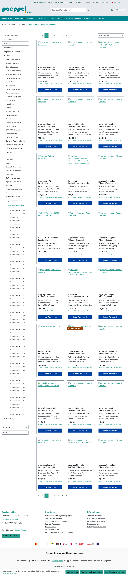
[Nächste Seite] (66, 35)
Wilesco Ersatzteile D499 (17, 404)
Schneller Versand (65, 2)
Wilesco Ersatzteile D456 (17, 394)
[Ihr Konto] (112, 10)
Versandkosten (57, 561)
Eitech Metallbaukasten (13, 74)
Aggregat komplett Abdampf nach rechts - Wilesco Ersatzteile (108, 68)
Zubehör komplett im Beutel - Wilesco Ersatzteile (47, 409)
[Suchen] (88, 10)
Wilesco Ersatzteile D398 (17, 360)
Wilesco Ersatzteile (13, 196)
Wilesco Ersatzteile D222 (17, 312)
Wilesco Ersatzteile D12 (17, 248)
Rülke (8, 163)
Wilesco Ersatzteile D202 (17, 309)
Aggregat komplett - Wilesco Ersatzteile (47, 68)
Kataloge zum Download (96, 527)
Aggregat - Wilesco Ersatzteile (47, 182)
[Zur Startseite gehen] (17, 9)
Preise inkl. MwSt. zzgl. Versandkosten (50, 83)
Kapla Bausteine (11, 115)
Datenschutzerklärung (63, 553)
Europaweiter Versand (53, 518)
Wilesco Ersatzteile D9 (16, 237)
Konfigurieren (72, 572)
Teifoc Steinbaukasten (13, 178)
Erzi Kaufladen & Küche (13, 78)
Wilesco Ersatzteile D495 (17, 397)
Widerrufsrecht (50, 527)
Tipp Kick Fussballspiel (13, 182)
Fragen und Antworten (96, 521)
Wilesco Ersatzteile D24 (17, 275)
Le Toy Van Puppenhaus (14, 122)
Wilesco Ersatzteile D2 (16, 217)
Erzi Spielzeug (11, 85)
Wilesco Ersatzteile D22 (17, 271)
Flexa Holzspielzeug (13, 93)
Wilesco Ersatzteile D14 (17, 251)
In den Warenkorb (50, 90)
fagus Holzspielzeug (13, 89)
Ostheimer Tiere (11, 133)
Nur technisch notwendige (91, 572)
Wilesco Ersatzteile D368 (17, 339)
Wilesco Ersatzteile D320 (17, 326)
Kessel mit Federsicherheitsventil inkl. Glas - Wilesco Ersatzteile (78, 296)
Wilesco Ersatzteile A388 (17, 214)
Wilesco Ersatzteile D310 (17, 322)
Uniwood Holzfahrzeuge (14, 189)
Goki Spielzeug (11, 100)
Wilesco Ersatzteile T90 (17, 411)
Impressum (78, 553)
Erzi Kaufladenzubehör (13, 82)
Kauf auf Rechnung (52, 524)
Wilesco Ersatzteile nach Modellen (16, 206)
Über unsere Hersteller (96, 518)
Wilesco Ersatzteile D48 (17, 278)
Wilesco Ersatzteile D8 (16, 234)
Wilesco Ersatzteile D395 (17, 353)
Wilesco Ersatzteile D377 (17, 350)
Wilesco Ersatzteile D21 (17, 268)
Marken (7, 56)
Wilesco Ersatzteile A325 (17, 210)
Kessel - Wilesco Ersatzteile (45, 352)
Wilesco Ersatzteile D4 (16, 224)
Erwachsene (8, 43)
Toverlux (9, 185)
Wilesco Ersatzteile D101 (17, 292)
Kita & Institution (102, 2)
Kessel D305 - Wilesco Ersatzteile (48, 239)
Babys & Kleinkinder (11, 35)
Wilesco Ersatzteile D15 (17, 254)
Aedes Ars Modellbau (13, 59)
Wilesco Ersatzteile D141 (17, 299)
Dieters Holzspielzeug (13, 71)
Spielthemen (8, 48)
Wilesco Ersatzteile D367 (17, 336)
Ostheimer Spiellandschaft (14, 145)
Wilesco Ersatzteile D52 (17, 285)
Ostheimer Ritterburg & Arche (15, 141)
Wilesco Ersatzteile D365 (17, 329)
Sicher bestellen (84, 2)
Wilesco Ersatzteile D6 (16, 231)
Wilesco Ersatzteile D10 (17, 241)
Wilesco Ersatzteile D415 (17, 373)
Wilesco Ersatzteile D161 (17, 302)
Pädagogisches (93, 524)
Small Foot (9, 174)
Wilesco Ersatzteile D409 (17, 370)
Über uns (49, 553)
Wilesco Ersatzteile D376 (17, 346)
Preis (5, 433)
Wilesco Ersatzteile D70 (17, 288)
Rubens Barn (10, 159)
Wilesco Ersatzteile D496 (17, 401)
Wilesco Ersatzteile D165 (17, 305)
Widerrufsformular (52, 530)
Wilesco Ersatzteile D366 (17, 333)
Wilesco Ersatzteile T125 (17, 414)
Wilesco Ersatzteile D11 (17, 244)
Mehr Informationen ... (10, 573)
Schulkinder (8, 39)
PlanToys (9, 156)
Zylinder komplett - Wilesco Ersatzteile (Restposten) (77, 352)
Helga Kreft (10, 104)
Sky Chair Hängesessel (13, 170)
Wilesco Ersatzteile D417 (17, 380)
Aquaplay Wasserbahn (13, 63)
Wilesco (8, 193)
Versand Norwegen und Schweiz (57, 521)
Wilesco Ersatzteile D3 (16, 220)
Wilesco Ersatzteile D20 (17, 265)
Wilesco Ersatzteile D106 (17, 295)
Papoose (9, 152)
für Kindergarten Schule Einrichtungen (59, 532)
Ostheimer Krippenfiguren (14, 148)
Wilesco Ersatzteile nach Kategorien (15, 201)
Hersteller (7, 427)
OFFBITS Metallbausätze (14, 130)
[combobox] (68, 10)
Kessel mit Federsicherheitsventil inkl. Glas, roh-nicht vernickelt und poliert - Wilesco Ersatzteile (78, 182)
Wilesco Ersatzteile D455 (17, 390)
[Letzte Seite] (70, 35)
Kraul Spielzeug (11, 119)
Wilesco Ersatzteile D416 (17, 377)
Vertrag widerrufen (11, 536)
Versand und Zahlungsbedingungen (58, 516)
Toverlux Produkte (94, 516)
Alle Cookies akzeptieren (115, 572)
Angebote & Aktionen (12, 52)
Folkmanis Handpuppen (14, 96)
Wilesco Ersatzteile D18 (17, 261)
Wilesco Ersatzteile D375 (17, 343)
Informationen (93, 512)
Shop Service (50, 512)
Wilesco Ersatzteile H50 (17, 407)
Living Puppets (11, 126)
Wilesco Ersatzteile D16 (17, 258)
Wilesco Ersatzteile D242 (17, 316)
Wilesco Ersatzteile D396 (17, 356)
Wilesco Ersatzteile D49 (17, 282)
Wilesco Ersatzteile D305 (17, 319)
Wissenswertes (9, 418)
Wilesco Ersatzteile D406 (17, 367)
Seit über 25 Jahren (44, 2)
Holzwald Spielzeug (12, 111)
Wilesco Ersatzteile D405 (17, 363)
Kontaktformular (21, 530)
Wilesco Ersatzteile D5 (16, 227)
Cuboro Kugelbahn (12, 67)
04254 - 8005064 (10, 520)
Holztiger (9, 108)
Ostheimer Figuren (12, 137)
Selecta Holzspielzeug (13, 167)
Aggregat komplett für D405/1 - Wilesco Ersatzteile (78, 466)
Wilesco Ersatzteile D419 (17, 384)
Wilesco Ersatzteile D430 (17, 387)
